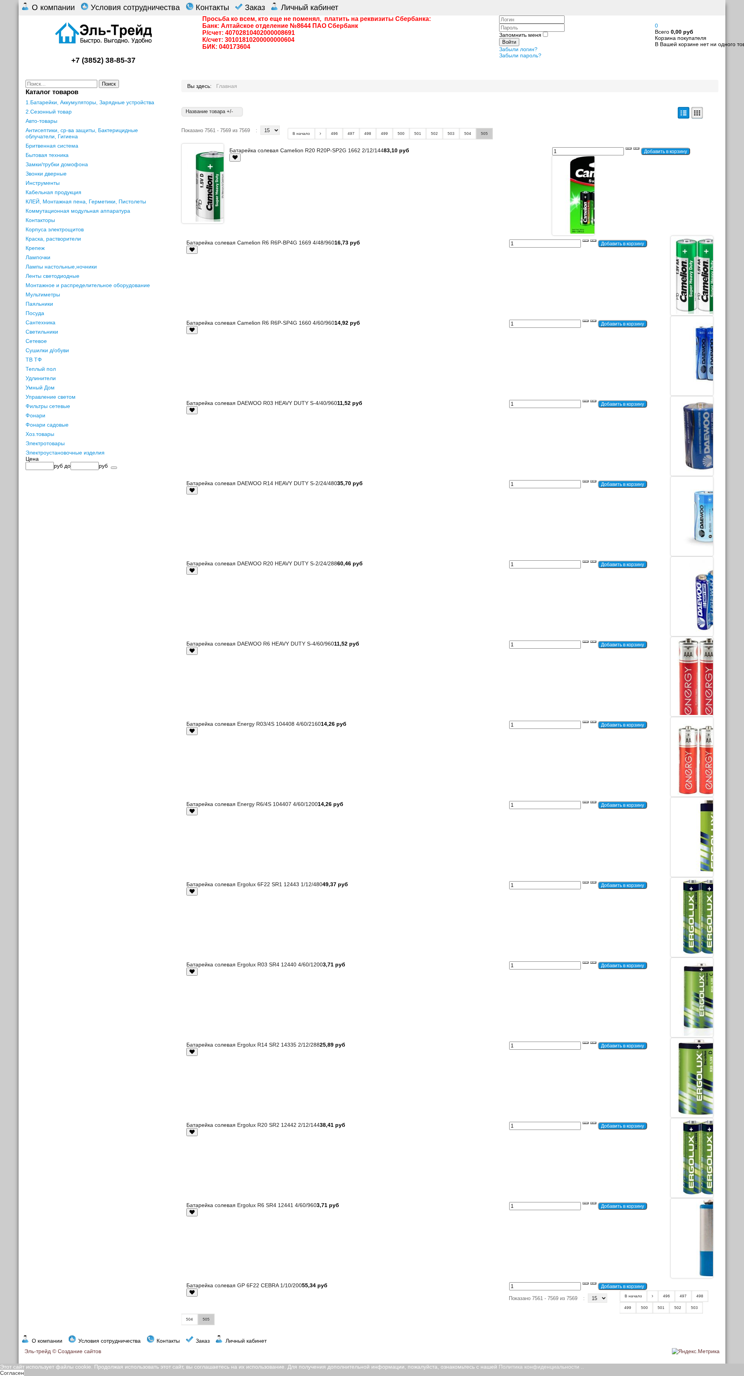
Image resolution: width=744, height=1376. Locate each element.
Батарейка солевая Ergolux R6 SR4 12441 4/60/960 (251, 1205)
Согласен (12, 1373)
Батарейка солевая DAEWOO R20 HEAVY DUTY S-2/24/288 (261, 563)
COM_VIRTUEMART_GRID (697, 113)
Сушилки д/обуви (47, 350)
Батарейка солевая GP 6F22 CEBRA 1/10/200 (244, 1285)
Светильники (42, 332)
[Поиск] (114, 468)
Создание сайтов (79, 1351)
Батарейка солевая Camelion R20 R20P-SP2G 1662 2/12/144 (306, 150)
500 (401, 133)
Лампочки (38, 257)
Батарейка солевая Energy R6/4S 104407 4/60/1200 (252, 804)
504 (467, 133)
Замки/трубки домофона (57, 164)
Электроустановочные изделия (65, 452)
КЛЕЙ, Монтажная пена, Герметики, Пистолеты (86, 201)
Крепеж (35, 248)
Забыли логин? (518, 49)
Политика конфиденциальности (539, 1367)
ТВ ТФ (34, 359)
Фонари (35, 415)
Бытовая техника (47, 155)
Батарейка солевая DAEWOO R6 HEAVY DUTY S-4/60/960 (260, 644)
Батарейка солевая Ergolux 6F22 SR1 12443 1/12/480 (254, 884)
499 (384, 133)
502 (434, 133)
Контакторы (40, 220)
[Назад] (320, 133)
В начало (301, 133)
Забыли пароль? (520, 55)
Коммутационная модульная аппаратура (78, 211)
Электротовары (45, 443)
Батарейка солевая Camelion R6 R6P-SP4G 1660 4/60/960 (260, 323)
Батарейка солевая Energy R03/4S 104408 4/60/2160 (253, 724)
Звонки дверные (46, 173)
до (67, 466)
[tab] (96, 459)
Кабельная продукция (53, 192)
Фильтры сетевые (48, 406)
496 (334, 133)
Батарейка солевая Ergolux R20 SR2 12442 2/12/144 (253, 1125)
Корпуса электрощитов (55, 229)
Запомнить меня (520, 35)
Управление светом (51, 397)
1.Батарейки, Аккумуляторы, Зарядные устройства (90, 102)
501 (417, 133)
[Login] (235, 157)
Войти (509, 42)
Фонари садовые (47, 425)
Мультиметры (43, 294)
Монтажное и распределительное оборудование (88, 285)
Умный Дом (40, 387)
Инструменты (43, 183)
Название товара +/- (209, 111)
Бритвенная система (52, 146)
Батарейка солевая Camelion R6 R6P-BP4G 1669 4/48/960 (260, 242)
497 (351, 133)
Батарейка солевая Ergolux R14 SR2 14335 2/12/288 (253, 1045)
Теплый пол (41, 369)
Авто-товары (41, 121)
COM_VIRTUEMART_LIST (683, 113)
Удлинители (41, 378)
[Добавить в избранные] (235, 157)
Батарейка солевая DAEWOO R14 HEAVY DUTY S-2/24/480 (261, 483)
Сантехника (40, 322)
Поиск (109, 84)
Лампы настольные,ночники (61, 266)
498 (367, 133)
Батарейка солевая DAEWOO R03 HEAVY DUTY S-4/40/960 (261, 403)
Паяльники (39, 304)
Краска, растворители (53, 239)
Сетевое (36, 341)
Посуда (35, 313)
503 (451, 133)
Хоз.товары (40, 434)
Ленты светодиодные (52, 276)
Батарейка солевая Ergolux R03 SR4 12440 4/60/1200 (254, 964)
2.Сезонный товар (49, 111)
